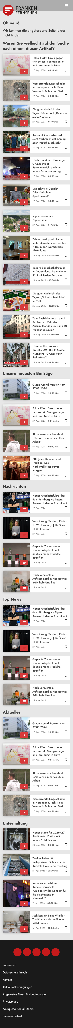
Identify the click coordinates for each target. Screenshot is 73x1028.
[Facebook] (17, 952)
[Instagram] (27, 952)
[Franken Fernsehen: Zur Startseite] (20, 10)
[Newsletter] (55, 952)
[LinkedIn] (46, 952)
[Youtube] (36, 952)
